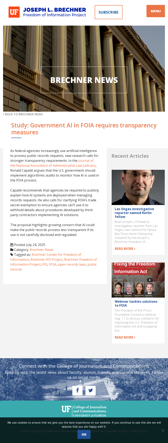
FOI (44, 264)
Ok (84, 434)
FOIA (52, 264)
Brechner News (41, 249)
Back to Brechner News (23, 114)
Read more (124, 248)
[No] (163, 430)
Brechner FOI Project (46, 259)
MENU (156, 11)
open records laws (72, 264)
